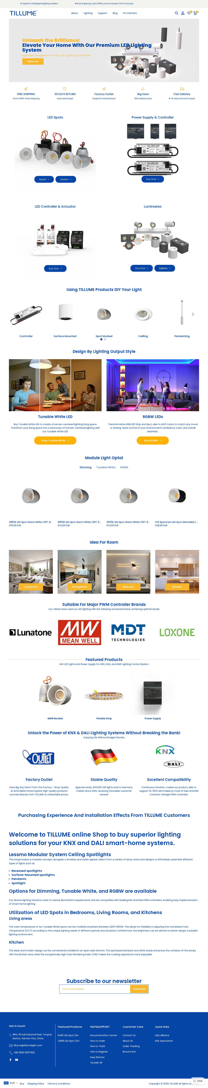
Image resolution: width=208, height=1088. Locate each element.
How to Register (99, 1051)
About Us (32, 61)
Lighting (88, 13)
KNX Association (164, 1040)
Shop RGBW (151, 440)
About (74, 13)
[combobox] (11, 1083)
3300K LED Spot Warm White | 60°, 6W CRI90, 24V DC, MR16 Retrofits (145, 522)
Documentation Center (103, 1035)
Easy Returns (97, 1057)
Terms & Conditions (58, 1083)
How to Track (97, 1046)
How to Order (97, 1040)
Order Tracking (131, 1046)
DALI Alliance (162, 1035)
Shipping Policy (35, 1083)
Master (64, 179)
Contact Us (129, 1035)
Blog (115, 13)
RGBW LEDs (153, 416)
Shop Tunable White (53, 440)
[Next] (192, 314)
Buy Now (151, 179)
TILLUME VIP (96, 1062)
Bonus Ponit (129, 1051)
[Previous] (15, 314)
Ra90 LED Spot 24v (68, 1035)
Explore (163, 268)
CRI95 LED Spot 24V (68, 1040)
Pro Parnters (130, 13)
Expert (42, 179)
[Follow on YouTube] (16, 1060)
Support (102, 13)
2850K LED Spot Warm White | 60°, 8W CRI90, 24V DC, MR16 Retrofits (48, 522)
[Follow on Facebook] (10, 1060)
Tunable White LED (55, 416)
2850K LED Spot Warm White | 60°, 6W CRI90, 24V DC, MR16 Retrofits (97, 522)
